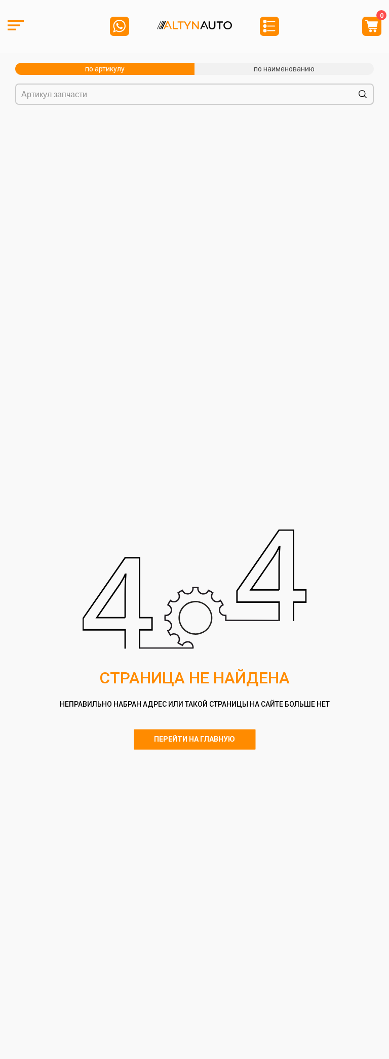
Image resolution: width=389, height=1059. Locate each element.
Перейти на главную (194, 739)
